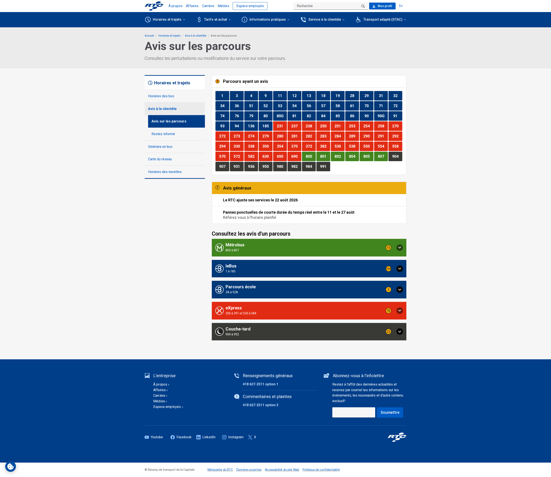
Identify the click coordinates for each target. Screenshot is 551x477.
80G (281, 115)
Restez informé (163, 134)
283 (325, 136)
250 (325, 125)
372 (310, 146)
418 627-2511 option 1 (260, 384)
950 (267, 166)
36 (239, 105)
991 (325, 166)
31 (383, 95)
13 (311, 95)
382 (325, 146)
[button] (309, 247)
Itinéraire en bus (160, 147)
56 (311, 105)
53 (282, 105)
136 (253, 125)
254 (368, 125)
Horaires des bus (161, 96)
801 (325, 156)
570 (224, 156)
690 (296, 156)
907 (224, 166)
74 (224, 115)
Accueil (149, 35)
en (401, 6)
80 (267, 115)
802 (339, 156)
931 (238, 166)
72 (397, 105)
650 (282, 156)
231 (282, 125)
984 (310, 166)
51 (253, 105)
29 (368, 95)
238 (310, 125)
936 (253, 166)
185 (267, 125)
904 (397, 156)
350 (267, 146)
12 (296, 95)
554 (383, 146)
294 (224, 146)
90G (382, 115)
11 (282, 95)
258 (383, 125)
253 (354, 125)
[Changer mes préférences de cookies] (10, 466)
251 (339, 125)
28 (354, 95)
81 (296, 115)
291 (383, 136)
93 (224, 125)
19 (340, 95)
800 (310, 156)
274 (253, 136)
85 (340, 115)
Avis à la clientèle (162, 109)
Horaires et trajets (169, 35)
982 (296, 166)
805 (368, 156)
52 (267, 105)
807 (383, 156)
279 (267, 136)
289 (354, 136)
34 (224, 105)
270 (397, 125)
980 (282, 166)
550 (368, 146)
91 (397, 115)
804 (354, 156)
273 (238, 136)
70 (368, 105)
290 (368, 136)
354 (282, 146)
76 (239, 115)
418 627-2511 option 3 (260, 405)
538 (354, 146)
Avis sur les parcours (169, 121)
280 (282, 136)
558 (397, 146)
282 (310, 136)
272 (224, 136)
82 (311, 115)
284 (339, 136)
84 (325, 115)
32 (397, 95)
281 (296, 136)
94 (239, 125)
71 (383, 105)
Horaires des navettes (165, 172)
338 (253, 146)
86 (354, 115)
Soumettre (390, 412)
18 (325, 95)
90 (368, 115)
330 (238, 146)
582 (253, 156)
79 (253, 115)
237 (296, 125)
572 (238, 156)
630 (267, 156)
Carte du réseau (160, 159)
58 (340, 105)
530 (339, 146)
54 (296, 105)
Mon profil (384, 6)
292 (397, 136)
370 (296, 146)
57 (325, 105)
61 (354, 105)
